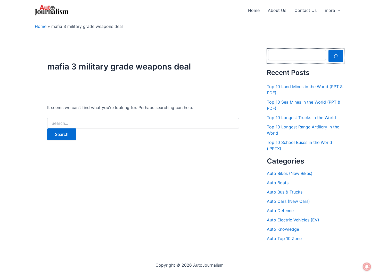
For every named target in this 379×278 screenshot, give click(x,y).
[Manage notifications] (367, 266)
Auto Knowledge (283, 229)
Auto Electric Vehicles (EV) (293, 219)
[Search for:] (143, 123)
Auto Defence (280, 210)
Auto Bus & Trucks (284, 192)
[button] (337, 10)
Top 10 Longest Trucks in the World (301, 117)
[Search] (335, 56)
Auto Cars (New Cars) (288, 201)
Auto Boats (278, 182)
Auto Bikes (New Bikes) (289, 173)
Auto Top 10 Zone (284, 238)
